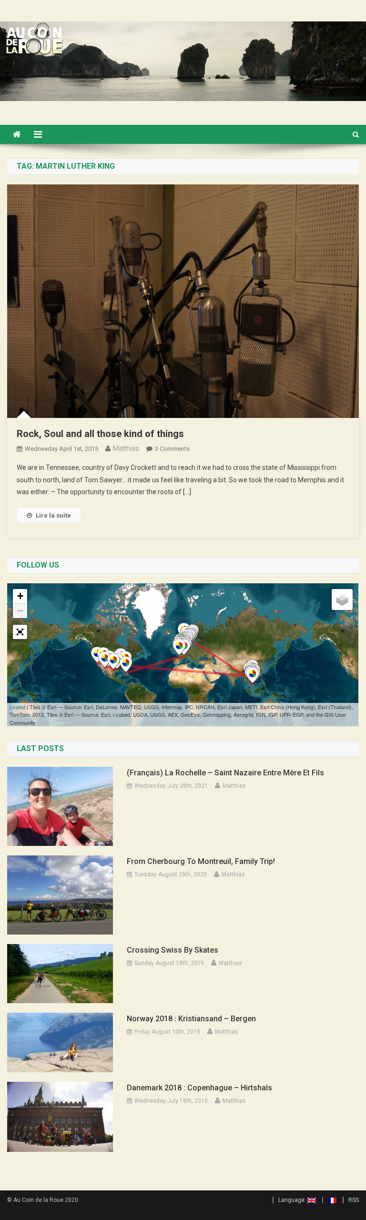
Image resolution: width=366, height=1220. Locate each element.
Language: (292, 1200)
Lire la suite (53, 515)
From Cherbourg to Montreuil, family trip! (201, 861)
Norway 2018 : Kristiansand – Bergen (191, 1018)
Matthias (126, 448)
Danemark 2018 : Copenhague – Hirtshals (199, 1087)
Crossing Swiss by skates (172, 950)
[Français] (329, 1200)
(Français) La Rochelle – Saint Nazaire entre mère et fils (225, 772)
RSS (353, 1200)
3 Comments (172, 448)
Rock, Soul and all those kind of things (100, 433)
